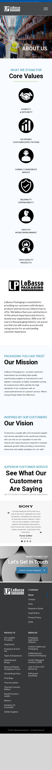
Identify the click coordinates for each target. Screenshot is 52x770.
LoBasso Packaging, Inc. (21, 730)
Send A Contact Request (30, 570)
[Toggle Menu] (46, 9)
